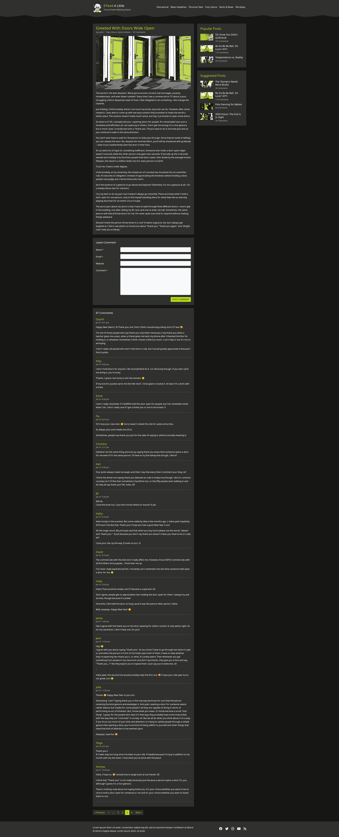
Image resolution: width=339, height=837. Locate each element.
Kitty (98, 361)
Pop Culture (211, 7)
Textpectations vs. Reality (229, 57)
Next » (139, 812)
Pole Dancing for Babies (228, 104)
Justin (101, 32)
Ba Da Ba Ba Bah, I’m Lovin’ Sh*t (226, 47)
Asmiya (100, 766)
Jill (97, 493)
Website (100, 263)
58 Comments (221, 88)
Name (100, 249)
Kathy (99, 513)
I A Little (114, 5)
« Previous (99, 812)
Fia (97, 416)
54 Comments (221, 107)
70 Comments (221, 120)
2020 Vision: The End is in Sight (228, 116)
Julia (98, 687)
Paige (99, 743)
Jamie (99, 618)
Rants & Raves (226, 7)
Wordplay (240, 7)
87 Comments (139, 32)
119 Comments (222, 52)
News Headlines (179, 7)
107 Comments (222, 41)
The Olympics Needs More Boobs (226, 83)
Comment (102, 270)
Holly (99, 581)
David (99, 552)
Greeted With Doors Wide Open (125, 28)
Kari (98, 464)
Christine (101, 444)
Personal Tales (196, 7)
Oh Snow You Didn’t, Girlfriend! (226, 36)
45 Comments (221, 61)
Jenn (98, 638)
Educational (162, 7)
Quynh (100, 319)
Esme (99, 396)
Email (99, 256)
